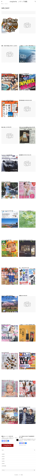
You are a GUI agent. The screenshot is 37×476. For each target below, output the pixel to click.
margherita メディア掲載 (18, 1)
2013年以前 (4, 465)
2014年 (3, 463)
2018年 (3, 454)
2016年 (3, 458)
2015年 (3, 461)
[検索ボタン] (35, 1)
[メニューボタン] (2, 1)
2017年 (3, 456)
